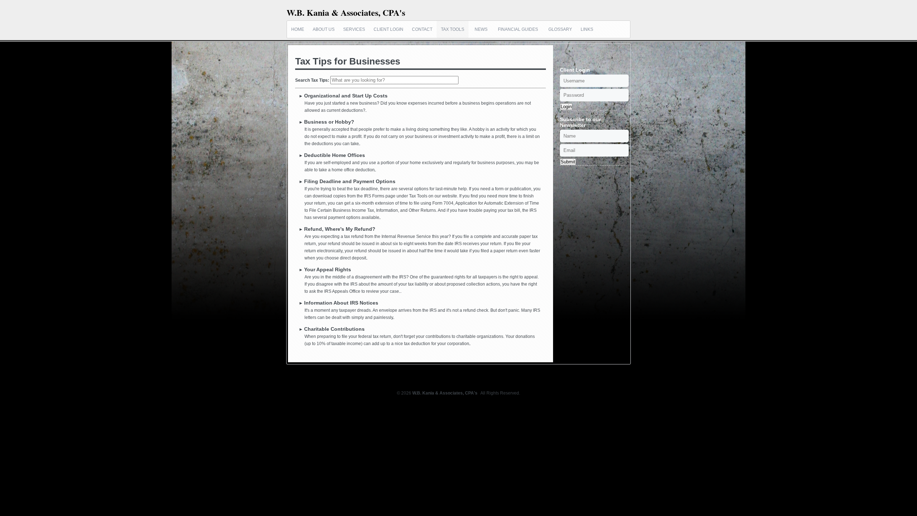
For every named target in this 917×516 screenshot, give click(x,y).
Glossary (560, 29)
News (481, 29)
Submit (568, 161)
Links (587, 29)
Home (297, 29)
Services (354, 29)
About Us (324, 29)
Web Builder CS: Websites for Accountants (459, 400)
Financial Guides (518, 29)
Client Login (388, 29)
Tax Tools (452, 29)
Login (566, 106)
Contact (422, 29)
